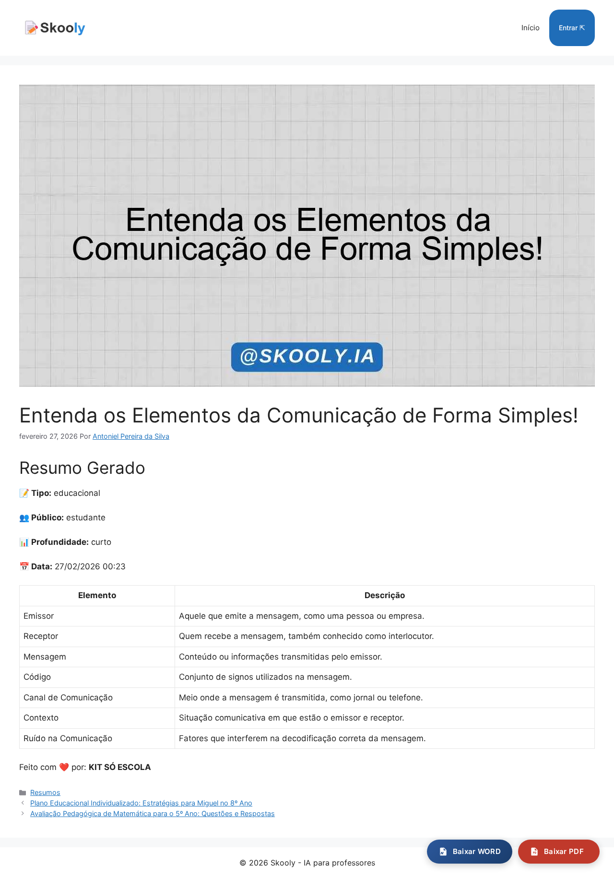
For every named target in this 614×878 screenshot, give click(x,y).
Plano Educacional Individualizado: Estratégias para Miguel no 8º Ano (141, 803)
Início (530, 27)
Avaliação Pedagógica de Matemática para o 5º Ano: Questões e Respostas (152, 813)
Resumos (45, 792)
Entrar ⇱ (572, 28)
